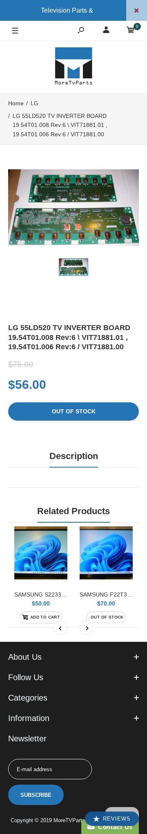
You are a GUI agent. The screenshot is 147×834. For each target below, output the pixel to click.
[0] (131, 31)
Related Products (73, 511)
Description (73, 456)
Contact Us (113, 826)
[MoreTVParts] (73, 67)
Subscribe (35, 795)
